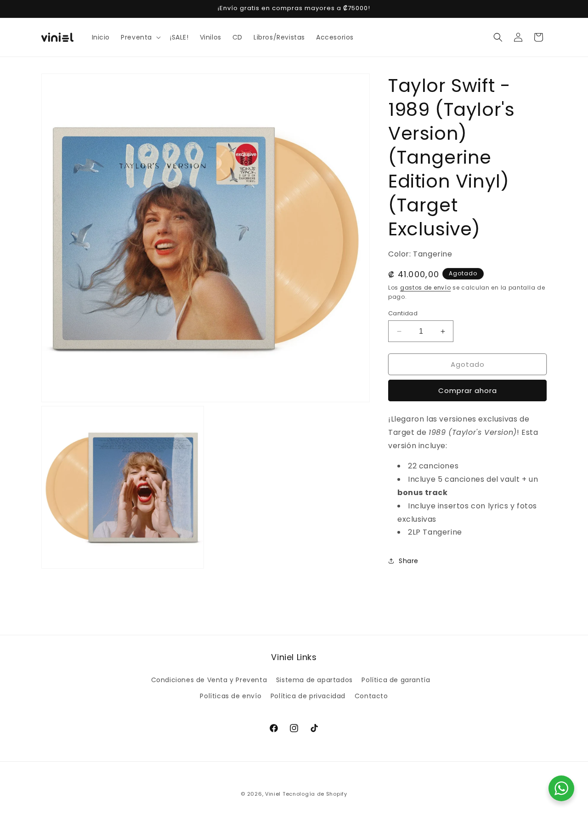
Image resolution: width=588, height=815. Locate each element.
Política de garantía (396, 679)
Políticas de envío (230, 696)
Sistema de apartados (314, 679)
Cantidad (403, 313)
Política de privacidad (308, 696)
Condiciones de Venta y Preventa (209, 679)
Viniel (273, 794)
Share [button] (408, 560)
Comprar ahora (467, 390)
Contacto (371, 696)
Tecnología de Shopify (315, 794)
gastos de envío (425, 287)
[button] (139, 37)
